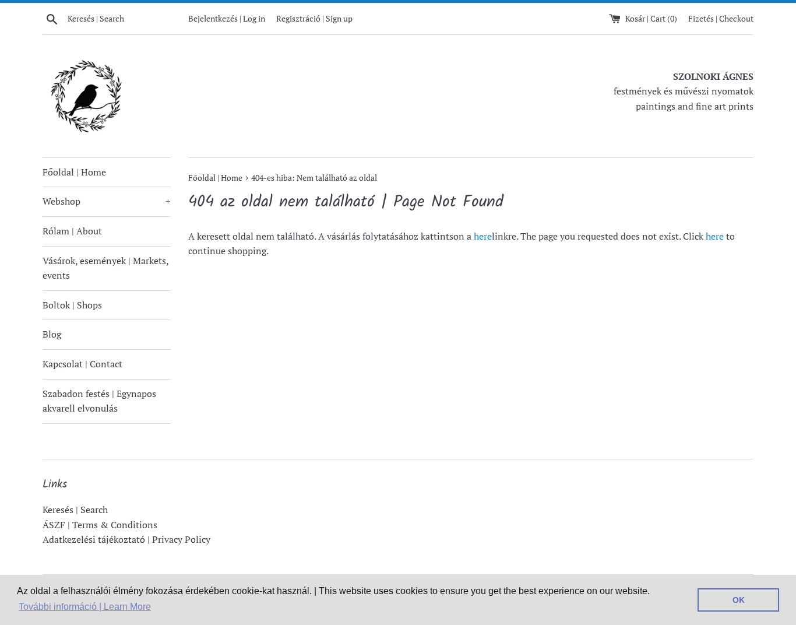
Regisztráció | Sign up (314, 18)
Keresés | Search (75, 509)
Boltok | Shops (72, 305)
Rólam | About (72, 230)
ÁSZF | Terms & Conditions (100, 524)
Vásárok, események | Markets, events (105, 268)
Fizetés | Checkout (720, 18)
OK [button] (738, 600)
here (483, 236)
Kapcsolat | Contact (82, 363)
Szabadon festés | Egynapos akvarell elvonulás (99, 401)
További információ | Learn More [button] (85, 607)
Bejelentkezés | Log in (226, 18)
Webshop (107, 201)
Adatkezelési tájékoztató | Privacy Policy (126, 539)
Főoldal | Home (74, 172)
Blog (52, 334)
